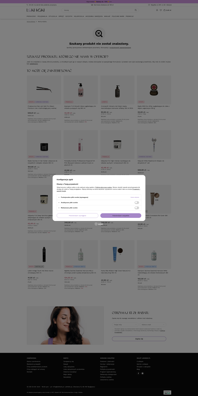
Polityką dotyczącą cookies (103, 187)
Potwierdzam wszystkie (121, 215)
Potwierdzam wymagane (77, 215)
